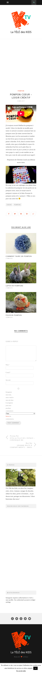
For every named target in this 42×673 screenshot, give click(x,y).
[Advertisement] (21, 67)
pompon (17, 204)
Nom (7, 365)
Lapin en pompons (14, 286)
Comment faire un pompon (19, 256)
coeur (9, 204)
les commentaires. (10, 417)
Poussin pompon (14, 315)
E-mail (8, 372)
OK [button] (35, 668)
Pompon (21, 91)
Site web (8, 380)
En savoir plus (21, 671)
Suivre (7, 416)
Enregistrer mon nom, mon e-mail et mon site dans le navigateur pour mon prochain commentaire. (9, 401)
